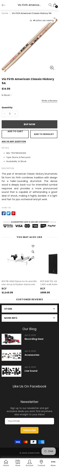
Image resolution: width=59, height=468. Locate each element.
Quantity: (7, 107)
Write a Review (49, 100)
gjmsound (34, 452)
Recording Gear (34, 339)
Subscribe (29, 430)
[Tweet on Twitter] (8, 213)
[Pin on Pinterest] (13, 213)
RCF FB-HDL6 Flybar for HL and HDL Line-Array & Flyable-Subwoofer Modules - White (19, 283)
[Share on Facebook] (4, 213)
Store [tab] (8, 309)
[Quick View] (32, 251)
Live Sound (31, 370)
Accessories (32, 355)
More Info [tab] (10, 318)
